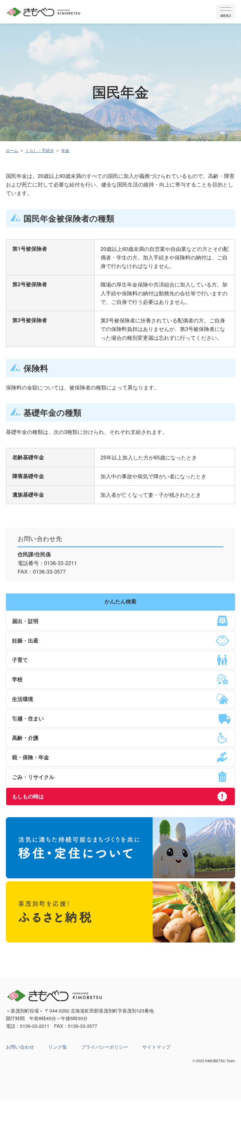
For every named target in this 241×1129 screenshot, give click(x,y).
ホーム (12, 150)
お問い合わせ (20, 1046)
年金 (65, 150)
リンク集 (57, 1046)
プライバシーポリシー (104, 1046)
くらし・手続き (39, 150)
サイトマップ (156, 1046)
